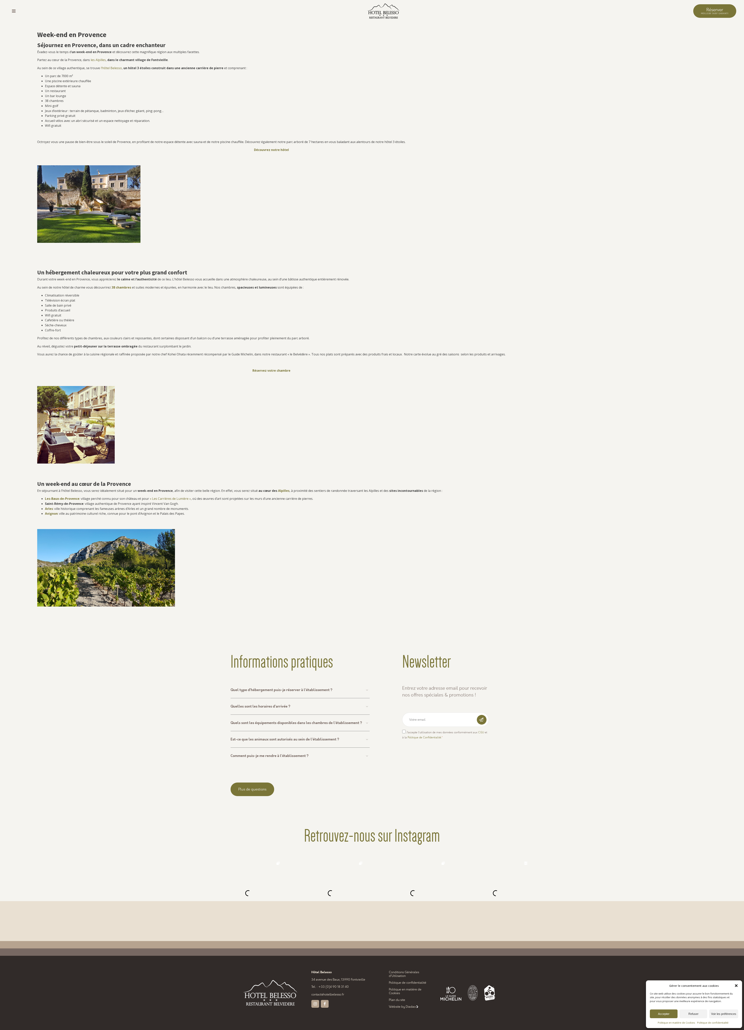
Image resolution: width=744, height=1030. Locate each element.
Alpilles (283, 491)
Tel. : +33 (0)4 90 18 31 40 (330, 987)
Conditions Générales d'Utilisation (404, 974)
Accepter (663, 1013)
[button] (736, 986)
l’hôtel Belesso (111, 68)
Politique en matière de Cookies (676, 1022)
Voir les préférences (723, 1013)
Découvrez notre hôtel (271, 150)
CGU (481, 732)
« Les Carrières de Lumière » (170, 498)
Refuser (693, 1013)
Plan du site (397, 1000)
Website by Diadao (402, 1007)
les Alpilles (98, 60)
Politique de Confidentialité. (425, 737)
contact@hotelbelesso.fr (327, 994)
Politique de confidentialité (712, 1022)
